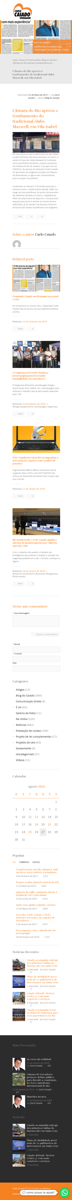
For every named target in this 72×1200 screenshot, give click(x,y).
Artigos (20, 689)
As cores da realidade (39, 1059)
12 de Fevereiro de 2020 (34, 321)
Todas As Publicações (29, 60)
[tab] (14, 863)
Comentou (24, 862)
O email (18, 654)
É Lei (19, 707)
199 (20, 216)
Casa (15, 60)
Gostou (36, 862)
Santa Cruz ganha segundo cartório (36, 905)
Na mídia (21, 719)
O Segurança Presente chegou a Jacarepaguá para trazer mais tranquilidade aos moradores (30, 375)
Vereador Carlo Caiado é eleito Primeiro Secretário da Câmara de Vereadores (35, 917)
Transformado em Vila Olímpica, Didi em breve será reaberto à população (37, 871)
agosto (36, 786)
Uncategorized (25, 754)
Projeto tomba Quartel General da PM (37, 882)
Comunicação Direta (28, 701)
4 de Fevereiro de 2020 (34, 404)
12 (36, 817)
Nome (17, 644)
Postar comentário (47, 634)
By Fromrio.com (31, 1194)
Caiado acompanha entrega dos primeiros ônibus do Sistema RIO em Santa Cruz (42, 963)
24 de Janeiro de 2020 (33, 571)
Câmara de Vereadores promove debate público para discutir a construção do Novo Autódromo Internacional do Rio (41, 1080)
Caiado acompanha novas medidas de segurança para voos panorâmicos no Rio (42, 1013)
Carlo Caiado (45, 234)
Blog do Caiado (42, 42)
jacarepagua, (40, 406)
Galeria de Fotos (26, 713)
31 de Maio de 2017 (38, 95)
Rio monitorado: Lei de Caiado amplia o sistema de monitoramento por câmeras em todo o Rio (35, 542)
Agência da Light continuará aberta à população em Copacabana (36, 893)
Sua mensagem (21, 613)
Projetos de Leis (25, 742)
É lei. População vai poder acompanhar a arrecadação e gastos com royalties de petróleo (35, 460)
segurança (52, 406)
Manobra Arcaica (36, 1096)
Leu (14, 862)
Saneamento (23, 748)
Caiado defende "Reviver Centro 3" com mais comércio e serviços (40, 996)
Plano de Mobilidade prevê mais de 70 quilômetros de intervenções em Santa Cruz (42, 979)
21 (49, 824)
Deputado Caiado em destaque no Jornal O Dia (51, 48)
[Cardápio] (56, 8)
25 (30, 832)
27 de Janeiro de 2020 (33, 489)
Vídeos (20, 760)
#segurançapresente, (23, 406)
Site (15, 663)
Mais (20, 329)
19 (36, 824)
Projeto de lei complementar (33, 736)
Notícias (21, 725)
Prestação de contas (28, 731)
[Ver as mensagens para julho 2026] (16, 787)
